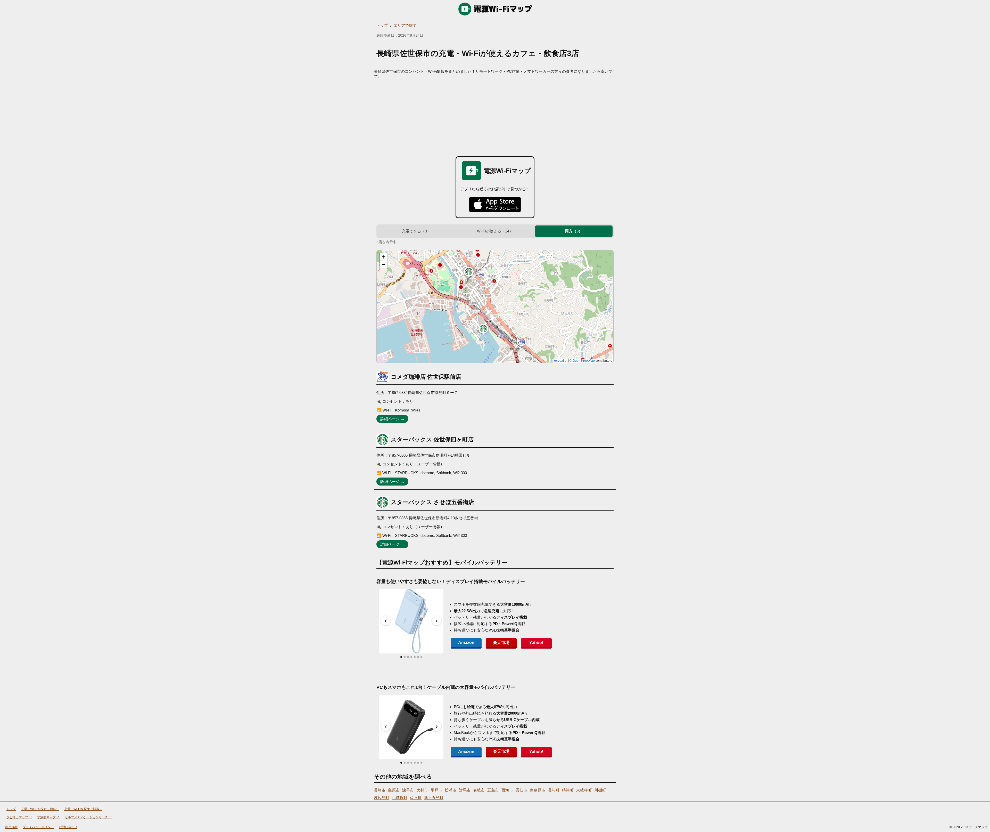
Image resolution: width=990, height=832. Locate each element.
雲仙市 (521, 790)
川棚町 (600, 790)
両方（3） (573, 231)
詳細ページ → (392, 419)
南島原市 (537, 790)
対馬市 (465, 790)
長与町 (553, 790)
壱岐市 (479, 790)
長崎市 (379, 790)
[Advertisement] (495, 118)
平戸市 (436, 790)
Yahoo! (536, 642)
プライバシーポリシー (38, 827)
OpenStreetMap (584, 360)
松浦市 (450, 790)
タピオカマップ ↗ (19, 817)
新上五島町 (433, 797)
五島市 (493, 790)
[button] (521, 341)
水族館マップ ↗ (48, 817)
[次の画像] (436, 620)
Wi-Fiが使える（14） (495, 231)
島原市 (394, 790)
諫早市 (408, 790)
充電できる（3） (416, 231)
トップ (382, 25)
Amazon (466, 642)
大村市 (422, 790)
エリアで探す (405, 25)
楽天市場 (501, 642)
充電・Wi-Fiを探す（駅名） (83, 809)
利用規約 (11, 827)
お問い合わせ (68, 827)
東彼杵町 (584, 790)
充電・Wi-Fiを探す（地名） (40, 809)
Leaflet (562, 360)
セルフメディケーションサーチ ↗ (88, 817)
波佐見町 (381, 797)
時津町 (568, 790)
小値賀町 (399, 797)
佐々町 (416, 797)
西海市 (507, 790)
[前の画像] (385, 620)
